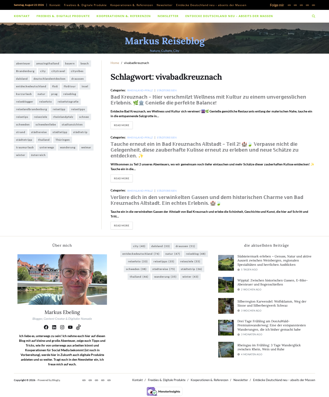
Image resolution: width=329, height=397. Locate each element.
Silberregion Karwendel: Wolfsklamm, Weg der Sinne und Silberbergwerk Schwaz (271, 303)
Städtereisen (167, 90)
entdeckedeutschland (31, 86)
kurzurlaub (24, 94)
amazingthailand (47, 63)
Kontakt (54, 5)
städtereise (39, 132)
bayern (70, 63)
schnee (84, 116)
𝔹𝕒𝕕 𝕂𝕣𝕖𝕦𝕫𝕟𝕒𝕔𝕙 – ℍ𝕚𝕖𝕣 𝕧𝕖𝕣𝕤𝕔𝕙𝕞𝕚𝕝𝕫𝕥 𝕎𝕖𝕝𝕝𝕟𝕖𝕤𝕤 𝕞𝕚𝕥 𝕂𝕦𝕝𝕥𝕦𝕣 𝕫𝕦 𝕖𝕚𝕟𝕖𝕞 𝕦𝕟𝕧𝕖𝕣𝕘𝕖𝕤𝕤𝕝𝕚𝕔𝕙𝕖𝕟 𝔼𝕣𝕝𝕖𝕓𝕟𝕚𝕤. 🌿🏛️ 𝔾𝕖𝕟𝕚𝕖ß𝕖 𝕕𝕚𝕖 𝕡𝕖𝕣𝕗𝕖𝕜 (208, 99)
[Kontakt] (289, 5)
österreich (38, 155)
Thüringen (63, 139)
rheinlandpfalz (63, 116)
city (43, 71)
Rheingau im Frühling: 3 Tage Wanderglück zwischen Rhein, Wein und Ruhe (269, 347)
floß (55, 86)
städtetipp (60, 132)
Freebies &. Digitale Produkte (85, 5)
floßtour (70, 86)
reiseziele (40, 116)
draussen (77, 78)
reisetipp (59, 109)
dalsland (22, 78)
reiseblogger (24, 101)
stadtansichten (72, 124)
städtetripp (24, 139)
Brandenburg (25, 71)
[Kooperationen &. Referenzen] (301, 5)
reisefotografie (68, 101)
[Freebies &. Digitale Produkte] (295, 5)
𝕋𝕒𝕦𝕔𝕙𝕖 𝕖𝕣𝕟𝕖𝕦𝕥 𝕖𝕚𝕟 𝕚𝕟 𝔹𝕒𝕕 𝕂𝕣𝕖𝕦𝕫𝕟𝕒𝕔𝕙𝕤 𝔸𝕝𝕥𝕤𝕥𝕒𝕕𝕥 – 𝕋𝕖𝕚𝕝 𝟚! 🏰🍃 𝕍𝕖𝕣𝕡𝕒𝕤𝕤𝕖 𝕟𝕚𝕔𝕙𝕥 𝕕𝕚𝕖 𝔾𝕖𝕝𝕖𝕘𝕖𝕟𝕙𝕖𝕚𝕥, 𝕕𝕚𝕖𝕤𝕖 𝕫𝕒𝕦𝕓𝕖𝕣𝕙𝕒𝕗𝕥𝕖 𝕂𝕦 (205, 149)
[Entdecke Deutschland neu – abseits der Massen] (313, 5)
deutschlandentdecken (50, 78)
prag (54, 94)
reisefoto (45, 101)
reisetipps (78, 109)
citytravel (58, 71)
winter (20, 155)
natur (41, 94)
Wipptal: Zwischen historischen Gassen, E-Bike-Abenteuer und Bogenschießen (272, 282)
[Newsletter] (307, 5)
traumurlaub (25, 147)
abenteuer (23, 63)
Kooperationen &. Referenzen (131, 5)
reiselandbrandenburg (31, 109)
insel (85, 86)
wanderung (67, 147)
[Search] (313, 16)
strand (20, 132)
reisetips (22, 116)
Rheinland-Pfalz (140, 90)
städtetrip (80, 132)
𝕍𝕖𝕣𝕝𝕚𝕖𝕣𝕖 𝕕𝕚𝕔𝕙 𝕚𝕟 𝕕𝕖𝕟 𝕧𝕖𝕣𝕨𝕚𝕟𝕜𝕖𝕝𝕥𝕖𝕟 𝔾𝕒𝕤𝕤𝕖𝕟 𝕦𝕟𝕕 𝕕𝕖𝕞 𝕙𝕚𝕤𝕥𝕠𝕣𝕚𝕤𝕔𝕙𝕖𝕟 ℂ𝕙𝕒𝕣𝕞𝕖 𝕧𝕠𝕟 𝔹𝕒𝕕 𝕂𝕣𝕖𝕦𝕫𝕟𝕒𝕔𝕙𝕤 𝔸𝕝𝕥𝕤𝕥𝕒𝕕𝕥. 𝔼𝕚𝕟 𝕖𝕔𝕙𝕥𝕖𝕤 (207, 200)
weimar (86, 147)
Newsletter (165, 5)
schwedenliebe (46, 124)
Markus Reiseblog (165, 41)
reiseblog (69, 94)
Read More (121, 125)
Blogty (56, 380)
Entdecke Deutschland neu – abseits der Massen (211, 5)
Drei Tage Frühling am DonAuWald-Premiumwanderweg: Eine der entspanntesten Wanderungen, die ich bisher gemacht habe (271, 325)
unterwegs (47, 147)
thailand (44, 139)
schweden (23, 124)
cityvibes (77, 71)
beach (85, 63)
